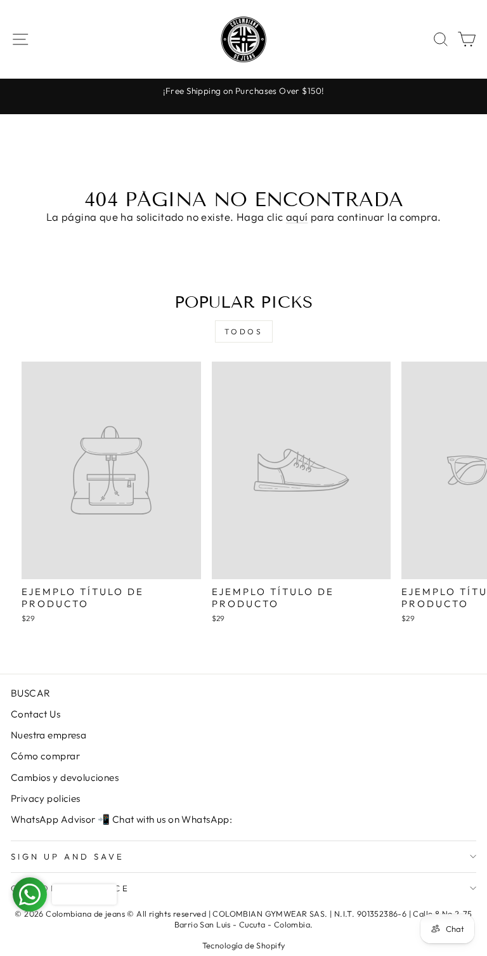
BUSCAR (30, 693)
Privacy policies (46, 798)
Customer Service (70, 888)
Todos (243, 331)
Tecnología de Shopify (243, 945)
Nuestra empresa (48, 735)
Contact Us (35, 714)
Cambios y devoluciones (65, 777)
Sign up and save (67, 856)
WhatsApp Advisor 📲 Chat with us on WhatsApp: (121, 819)
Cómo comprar (45, 756)
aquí (297, 216)
